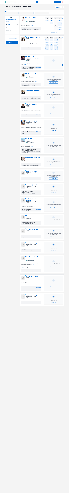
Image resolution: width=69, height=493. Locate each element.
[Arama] (37, 2)
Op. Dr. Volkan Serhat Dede (33, 90)
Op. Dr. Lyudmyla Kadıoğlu (33, 73)
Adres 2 (27, 267)
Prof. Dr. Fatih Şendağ (31, 121)
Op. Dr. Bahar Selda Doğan (33, 37)
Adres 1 (23, 267)
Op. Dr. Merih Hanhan (31, 171)
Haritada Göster (38, 28)
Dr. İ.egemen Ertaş (31, 215)
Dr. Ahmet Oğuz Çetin (31, 185)
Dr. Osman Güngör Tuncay (32, 229)
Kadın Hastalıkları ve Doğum (31, 19)
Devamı (32, 25)
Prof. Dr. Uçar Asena (31, 104)
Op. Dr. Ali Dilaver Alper (32, 295)
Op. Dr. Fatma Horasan (32, 138)
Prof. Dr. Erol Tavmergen (32, 57)
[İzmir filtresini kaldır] (8, 21)
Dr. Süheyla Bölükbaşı (31, 243)
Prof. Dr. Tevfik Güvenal (32, 17)
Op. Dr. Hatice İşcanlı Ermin (33, 157)
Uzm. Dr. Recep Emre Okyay (33, 256)
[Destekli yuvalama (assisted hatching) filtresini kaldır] (15, 19)
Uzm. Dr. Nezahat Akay (32, 276)
